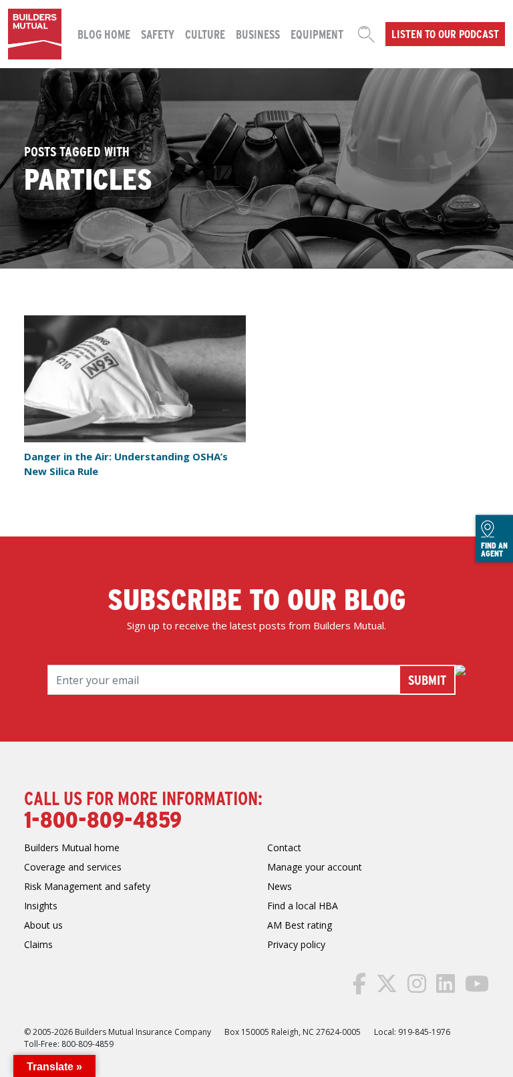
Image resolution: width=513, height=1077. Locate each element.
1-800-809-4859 (103, 818)
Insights (40, 905)
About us (43, 925)
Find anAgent (494, 548)
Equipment (317, 33)
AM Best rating (299, 925)
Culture (205, 33)
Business (258, 33)
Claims (38, 944)
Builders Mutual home (72, 847)
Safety (157, 33)
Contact (284, 847)
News (279, 886)
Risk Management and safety (87, 886)
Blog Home (103, 33)
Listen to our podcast (445, 33)
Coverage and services (73, 867)
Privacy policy (296, 944)
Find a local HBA (302, 905)
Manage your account (314, 867)
